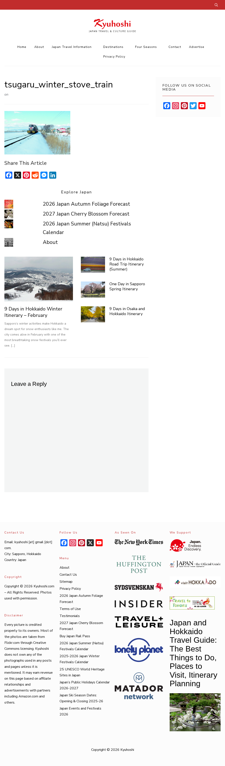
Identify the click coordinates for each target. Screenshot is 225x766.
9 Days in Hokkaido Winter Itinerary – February (33, 312)
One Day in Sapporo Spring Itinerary (127, 286)
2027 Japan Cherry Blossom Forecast (86, 214)
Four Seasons (146, 47)
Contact (175, 47)
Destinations (113, 47)
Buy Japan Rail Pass (75, 636)
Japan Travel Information (72, 47)
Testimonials (70, 616)
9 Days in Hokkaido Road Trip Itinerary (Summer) (126, 264)
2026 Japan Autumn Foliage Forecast (86, 204)
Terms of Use (70, 608)
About (39, 47)
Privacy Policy (114, 56)
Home (21, 47)
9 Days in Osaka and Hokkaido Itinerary (127, 311)
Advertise (196, 47)
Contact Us (68, 574)
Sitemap (66, 581)
